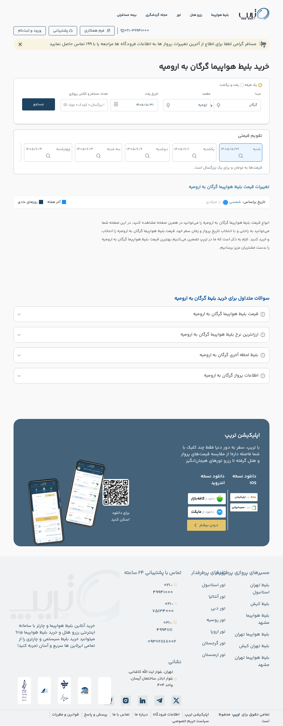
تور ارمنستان (214, 655)
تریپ (235, 715)
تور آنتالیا (217, 596)
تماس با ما (121, 715)
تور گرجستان (214, 643)
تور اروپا (218, 631)
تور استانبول (214, 585)
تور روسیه (216, 620)
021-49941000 (136, 31)
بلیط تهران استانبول (259, 589)
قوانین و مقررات (65, 715)
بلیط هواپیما (220, 15)
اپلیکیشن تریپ (197, 715)
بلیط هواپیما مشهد (257, 619)
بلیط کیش (259, 604)
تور (179, 15)
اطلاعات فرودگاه (166, 715)
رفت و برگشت (229, 85)
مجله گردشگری (156, 15)
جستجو (38, 104)
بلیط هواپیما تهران (252, 634)
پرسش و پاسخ (96, 715)
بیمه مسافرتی (127, 15)
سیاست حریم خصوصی (190, 721)
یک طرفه (251, 85)
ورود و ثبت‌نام (29, 31)
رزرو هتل (196, 15)
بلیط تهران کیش (254, 646)
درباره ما (141, 715)
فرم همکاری (94, 31)
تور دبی (218, 608)
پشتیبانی (60, 31)
